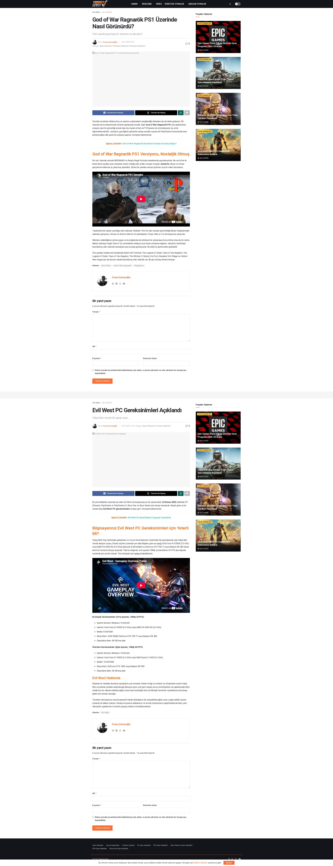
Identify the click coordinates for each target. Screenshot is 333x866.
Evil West (105, 712)
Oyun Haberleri (107, 12)
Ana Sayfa (96, 12)
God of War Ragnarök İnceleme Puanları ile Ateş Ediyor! (149, 143)
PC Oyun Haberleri (163, 426)
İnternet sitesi (150, 358)
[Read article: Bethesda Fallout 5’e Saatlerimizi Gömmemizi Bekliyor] (218, 145)
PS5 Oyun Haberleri (137, 46)
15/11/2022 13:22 (127, 42)
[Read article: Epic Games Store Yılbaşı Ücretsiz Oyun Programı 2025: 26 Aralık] (218, 37)
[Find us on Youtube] (240, 859)
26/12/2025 (203, 50)
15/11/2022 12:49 (127, 426)
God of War (106, 266)
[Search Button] (230, 4)
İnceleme (147, 4)
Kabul (229, 863)
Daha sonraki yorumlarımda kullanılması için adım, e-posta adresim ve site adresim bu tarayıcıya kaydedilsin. (140, 371)
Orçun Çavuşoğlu (110, 42)
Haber (134, 4)
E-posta (97, 358)
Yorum (96, 312)
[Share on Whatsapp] (181, 112)
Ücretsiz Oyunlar (174, 4)
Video (159, 4)
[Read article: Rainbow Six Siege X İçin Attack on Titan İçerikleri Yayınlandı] (218, 109)
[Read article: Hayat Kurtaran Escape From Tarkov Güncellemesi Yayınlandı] (218, 73)
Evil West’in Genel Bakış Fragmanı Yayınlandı (149, 517)
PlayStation (139, 266)
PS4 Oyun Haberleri (121, 46)
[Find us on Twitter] (236, 859)
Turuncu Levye (103, 859)
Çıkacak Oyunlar (197, 4)
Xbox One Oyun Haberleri (119, 848)
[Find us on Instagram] (232, 859)
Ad (94, 346)
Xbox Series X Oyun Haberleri (181, 845)
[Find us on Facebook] (229, 859)
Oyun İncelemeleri (112, 845)
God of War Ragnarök (122, 266)
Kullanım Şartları (200, 863)
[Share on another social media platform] (187, 112)
